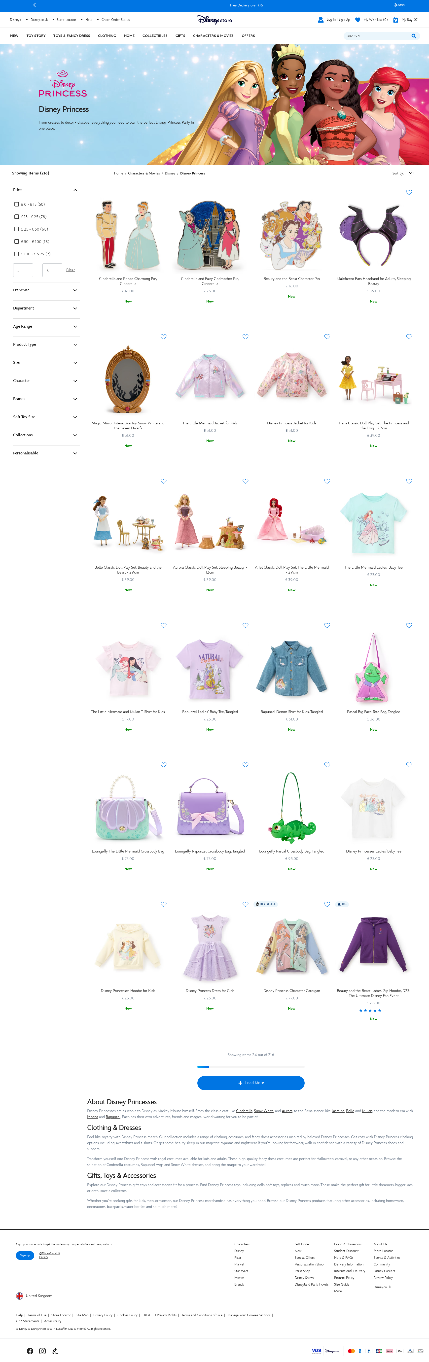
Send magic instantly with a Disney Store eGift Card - (239, 5)
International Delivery (349, 1271)
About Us (380, 1244)
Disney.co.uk (382, 1287)
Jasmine (338, 1111)
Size (16, 362)
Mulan (367, 1111)
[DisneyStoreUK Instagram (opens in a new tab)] (42, 1351)
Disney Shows (304, 1278)
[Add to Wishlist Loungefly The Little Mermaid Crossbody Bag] (164, 765)
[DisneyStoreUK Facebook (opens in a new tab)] (30, 1351)
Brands (19, 399)
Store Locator (383, 1251)
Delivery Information (348, 1264)
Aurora (287, 1111)
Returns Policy (344, 1278)
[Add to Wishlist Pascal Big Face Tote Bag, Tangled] (409, 625)
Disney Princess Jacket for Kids (291, 423)
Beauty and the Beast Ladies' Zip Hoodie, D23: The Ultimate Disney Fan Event (373, 993)
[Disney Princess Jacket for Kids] (291, 379)
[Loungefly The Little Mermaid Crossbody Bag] (128, 808)
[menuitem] (14, 36)
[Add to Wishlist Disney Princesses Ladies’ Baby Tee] (409, 765)
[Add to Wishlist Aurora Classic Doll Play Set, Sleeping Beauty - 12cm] (246, 481)
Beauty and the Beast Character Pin (292, 278)
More (338, 1291)
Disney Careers (384, 1271)
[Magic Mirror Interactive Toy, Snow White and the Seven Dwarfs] (128, 379)
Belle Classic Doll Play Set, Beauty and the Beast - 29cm (128, 570)
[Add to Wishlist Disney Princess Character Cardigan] (327, 904)
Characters (242, 1244)
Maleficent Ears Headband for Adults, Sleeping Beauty (374, 281)
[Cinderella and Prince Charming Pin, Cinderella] (128, 235)
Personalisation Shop (309, 1264)
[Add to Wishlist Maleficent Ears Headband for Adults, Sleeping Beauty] (409, 192)
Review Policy (383, 1278)
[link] (373, 1011)
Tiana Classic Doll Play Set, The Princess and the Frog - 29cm (374, 426)
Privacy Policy (102, 1315)
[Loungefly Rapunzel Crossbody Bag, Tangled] (210, 808)
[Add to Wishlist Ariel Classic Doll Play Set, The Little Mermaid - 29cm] (327, 481)
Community (382, 1264)
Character (21, 380)
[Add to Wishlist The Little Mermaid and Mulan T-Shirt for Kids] (164, 625)
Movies (239, 1278)
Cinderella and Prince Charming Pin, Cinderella (128, 281)
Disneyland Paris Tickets (311, 1284)
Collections (23, 435)
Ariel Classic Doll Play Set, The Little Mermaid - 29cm (292, 570)
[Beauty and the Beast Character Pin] (291, 235)
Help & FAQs (343, 1258)
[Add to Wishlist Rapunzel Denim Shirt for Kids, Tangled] (327, 625)
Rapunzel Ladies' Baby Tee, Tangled (210, 712)
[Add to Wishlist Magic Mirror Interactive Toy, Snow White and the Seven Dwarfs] (164, 337)
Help (19, 1315)
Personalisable (25, 453)
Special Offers (305, 1258)
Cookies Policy (127, 1315)
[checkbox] (29, 205)
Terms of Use (37, 1315)
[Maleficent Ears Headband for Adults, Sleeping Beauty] (373, 235)
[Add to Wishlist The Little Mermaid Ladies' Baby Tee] (409, 481)
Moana (92, 1117)
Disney (239, 1251)
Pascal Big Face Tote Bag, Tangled (373, 712)
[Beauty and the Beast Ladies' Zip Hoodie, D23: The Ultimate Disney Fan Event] (373, 947)
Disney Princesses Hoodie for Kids (128, 990)
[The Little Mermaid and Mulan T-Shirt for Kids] (128, 668)
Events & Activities (387, 1258)
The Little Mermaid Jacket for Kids (210, 423)
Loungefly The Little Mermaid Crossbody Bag (128, 851)
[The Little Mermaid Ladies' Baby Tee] (373, 524)
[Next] (395, 4)
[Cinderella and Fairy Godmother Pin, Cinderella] (210, 235)
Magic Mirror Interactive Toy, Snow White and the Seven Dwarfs (128, 426)
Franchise (21, 290)
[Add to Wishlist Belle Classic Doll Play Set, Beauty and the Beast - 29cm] (164, 481)
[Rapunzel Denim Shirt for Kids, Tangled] (291, 668)
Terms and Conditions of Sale (201, 1315)
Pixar (237, 1258)
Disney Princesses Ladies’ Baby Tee (373, 851)
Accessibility (52, 1321)
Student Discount (346, 1251)
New (298, 1251)
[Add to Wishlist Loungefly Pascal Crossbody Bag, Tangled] (327, 765)
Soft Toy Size (24, 417)
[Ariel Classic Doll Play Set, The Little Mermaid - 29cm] (291, 524)
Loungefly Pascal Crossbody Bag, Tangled (291, 851)
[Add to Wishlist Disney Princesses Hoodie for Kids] (164, 904)
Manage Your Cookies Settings (248, 1315)
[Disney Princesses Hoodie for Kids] (128, 947)
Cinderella (244, 1111)
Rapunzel (113, 1117)
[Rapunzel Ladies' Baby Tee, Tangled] (210, 668)
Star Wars (241, 1271)
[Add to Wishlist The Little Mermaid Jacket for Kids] (246, 337)
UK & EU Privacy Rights (160, 1315)
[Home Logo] (214, 20)
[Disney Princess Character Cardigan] (291, 947)
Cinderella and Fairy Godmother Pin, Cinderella (210, 281)
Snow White (264, 1111)
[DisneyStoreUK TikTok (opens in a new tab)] (55, 1351)
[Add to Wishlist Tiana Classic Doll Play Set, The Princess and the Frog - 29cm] (409, 337)
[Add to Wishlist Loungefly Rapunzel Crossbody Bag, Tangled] (246, 765)
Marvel (239, 1264)
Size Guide (341, 1284)
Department (23, 308)
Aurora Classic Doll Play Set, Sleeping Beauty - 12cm (210, 570)
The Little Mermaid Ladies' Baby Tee (374, 567)
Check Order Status (116, 20)
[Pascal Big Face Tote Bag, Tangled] (373, 668)
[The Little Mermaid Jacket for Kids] (210, 379)
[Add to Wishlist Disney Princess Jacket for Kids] (327, 337)
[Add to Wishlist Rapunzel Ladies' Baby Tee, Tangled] (246, 625)
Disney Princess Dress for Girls (210, 990)
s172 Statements (27, 1321)
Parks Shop (302, 1271)
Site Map (82, 1315)
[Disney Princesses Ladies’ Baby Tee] (373, 808)
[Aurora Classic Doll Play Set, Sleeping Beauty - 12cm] (210, 524)
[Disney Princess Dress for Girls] (210, 947)
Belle (350, 1111)
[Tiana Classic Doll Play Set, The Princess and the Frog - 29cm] (373, 379)
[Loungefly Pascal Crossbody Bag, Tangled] (291, 808)
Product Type (24, 344)
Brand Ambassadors (347, 1244)
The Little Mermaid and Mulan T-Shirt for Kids (128, 712)
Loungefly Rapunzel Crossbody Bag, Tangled (210, 851)
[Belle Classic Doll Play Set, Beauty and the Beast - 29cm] (128, 524)
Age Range (22, 326)
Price (17, 190)
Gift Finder (302, 1244)
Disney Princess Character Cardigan (291, 990)
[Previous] (34, 4)
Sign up (25, 1255)
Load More (254, 1083)
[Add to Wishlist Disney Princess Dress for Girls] (246, 904)
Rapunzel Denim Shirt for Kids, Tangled (292, 712)
